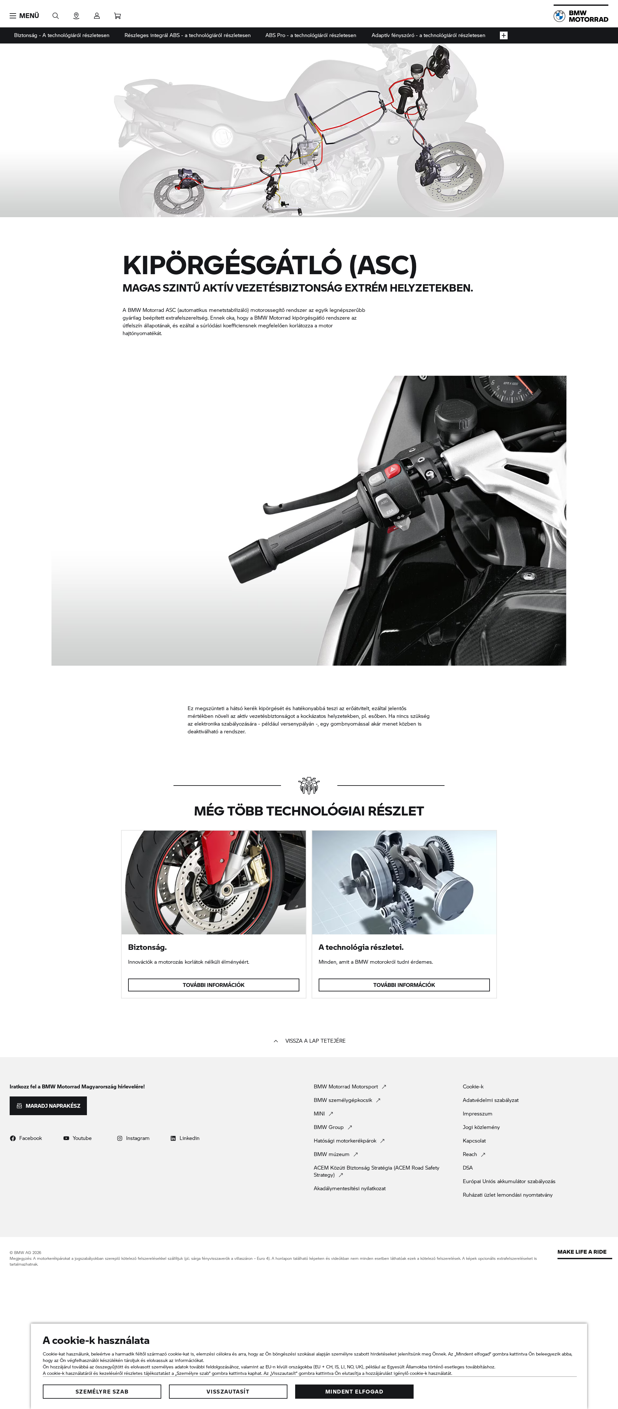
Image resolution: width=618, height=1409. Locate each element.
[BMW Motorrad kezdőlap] (581, 16)
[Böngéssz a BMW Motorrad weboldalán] (56, 13)
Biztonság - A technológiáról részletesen (61, 35)
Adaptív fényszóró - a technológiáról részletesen (428, 35)
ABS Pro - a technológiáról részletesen (311, 35)
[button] (24, 15)
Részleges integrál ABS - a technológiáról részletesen (188, 35)
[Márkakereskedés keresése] (76, 13)
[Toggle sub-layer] (504, 35)
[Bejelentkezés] (97, 13)
